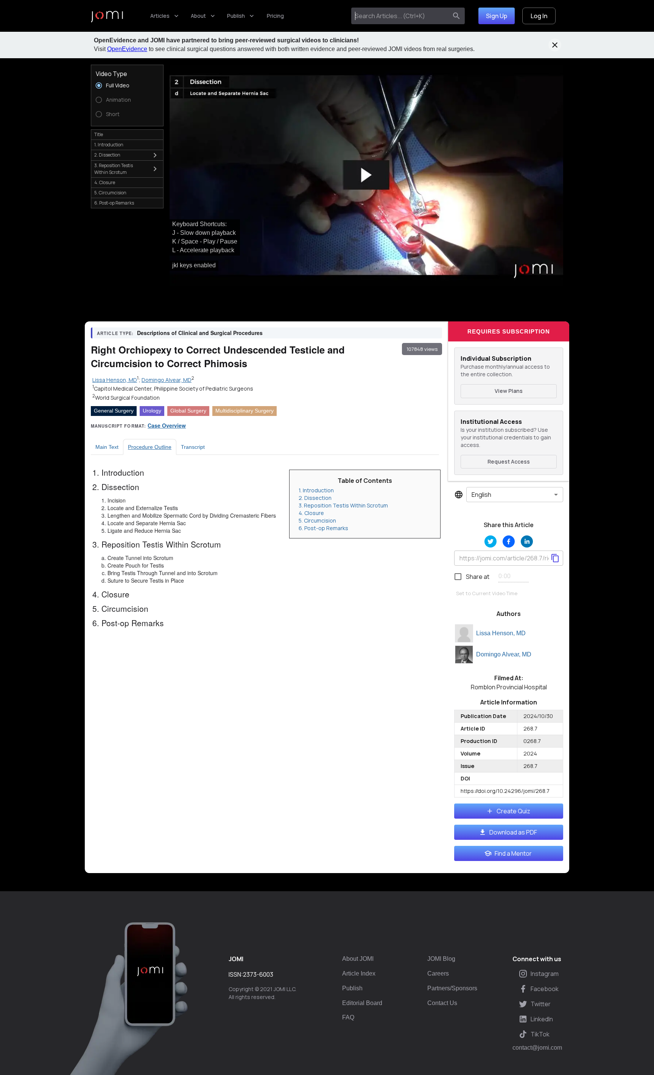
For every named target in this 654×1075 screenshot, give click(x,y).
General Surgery (114, 411)
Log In (539, 16)
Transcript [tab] (193, 447)
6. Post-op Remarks (323, 528)
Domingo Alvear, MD (503, 654)
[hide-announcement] (554, 45)
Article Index (358, 973)
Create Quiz (513, 811)
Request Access (508, 461)
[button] (366, 175)
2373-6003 (258, 974)
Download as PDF (513, 832)
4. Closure (311, 513)
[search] (456, 15)
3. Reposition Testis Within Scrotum (343, 505)
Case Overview (167, 425)
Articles (160, 15)
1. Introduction (316, 490)
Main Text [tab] (106, 447)
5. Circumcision (317, 520)
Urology (152, 411)
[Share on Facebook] (509, 541)
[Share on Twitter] (490, 541)
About (198, 15)
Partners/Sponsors (452, 988)
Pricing (275, 15)
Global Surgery (188, 411)
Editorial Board (362, 1003)
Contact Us (442, 1003)
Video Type (111, 74)
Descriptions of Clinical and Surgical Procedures (200, 333)
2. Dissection (315, 497)
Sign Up (496, 16)
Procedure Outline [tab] (149, 447)
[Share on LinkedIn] (527, 541)
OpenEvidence (127, 49)
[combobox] (401, 16)
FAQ (348, 1017)
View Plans (509, 390)
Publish (236, 15)
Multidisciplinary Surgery (244, 411)
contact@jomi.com (537, 1048)
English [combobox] (481, 494)
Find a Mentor (513, 853)
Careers (438, 973)
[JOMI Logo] (107, 16)
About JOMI (358, 959)
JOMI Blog (441, 959)
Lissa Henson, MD (501, 633)
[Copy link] (555, 558)
